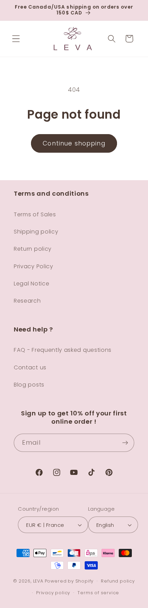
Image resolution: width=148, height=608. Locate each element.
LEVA (38, 581)
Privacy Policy (33, 266)
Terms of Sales (35, 214)
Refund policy (118, 581)
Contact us (30, 367)
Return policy (33, 249)
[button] (16, 38)
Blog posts (29, 385)
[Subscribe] (125, 443)
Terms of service (98, 593)
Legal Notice (31, 283)
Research (27, 301)
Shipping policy (36, 232)
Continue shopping (74, 143)
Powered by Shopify (69, 581)
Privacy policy (53, 593)
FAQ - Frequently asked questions (63, 350)
